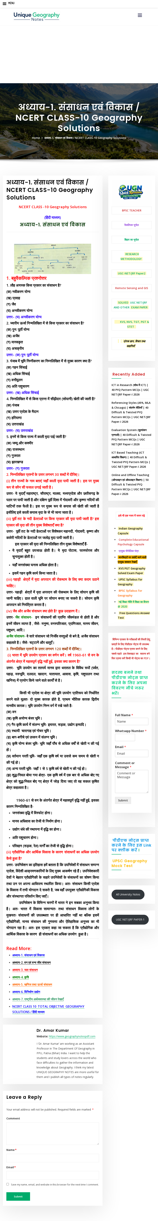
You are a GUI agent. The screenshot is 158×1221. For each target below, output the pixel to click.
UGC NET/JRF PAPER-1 (130, 919)
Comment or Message (125, 765)
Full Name (124, 715)
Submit (123, 800)
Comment (13, 1118)
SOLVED (123, 302)
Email (11, 1167)
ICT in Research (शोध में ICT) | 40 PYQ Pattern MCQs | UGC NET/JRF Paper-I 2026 (130, 389)
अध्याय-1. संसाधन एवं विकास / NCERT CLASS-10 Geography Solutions (85, 138)
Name (11, 1150)
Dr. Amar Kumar (53, 1030)
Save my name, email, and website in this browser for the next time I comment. (55, 1184)
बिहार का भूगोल (131, 239)
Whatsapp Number (131, 731)
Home (36, 138)
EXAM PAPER (139, 307)
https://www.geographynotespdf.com (72, 1036)
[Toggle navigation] (139, 15)
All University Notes (128, 894)
